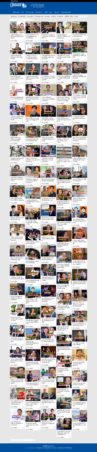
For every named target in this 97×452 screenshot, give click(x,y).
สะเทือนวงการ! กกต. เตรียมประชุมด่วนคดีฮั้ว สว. (48, 238)
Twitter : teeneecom (58, 448)
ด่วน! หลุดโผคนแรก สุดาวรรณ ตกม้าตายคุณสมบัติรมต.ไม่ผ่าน (17, 402)
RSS (66, 448)
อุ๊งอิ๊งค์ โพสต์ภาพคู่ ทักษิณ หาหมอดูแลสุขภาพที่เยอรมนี (16, 139)
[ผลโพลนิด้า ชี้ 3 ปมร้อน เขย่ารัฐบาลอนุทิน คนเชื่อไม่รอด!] (64, 48)
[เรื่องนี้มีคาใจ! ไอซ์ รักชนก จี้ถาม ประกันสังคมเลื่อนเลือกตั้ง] (32, 90)
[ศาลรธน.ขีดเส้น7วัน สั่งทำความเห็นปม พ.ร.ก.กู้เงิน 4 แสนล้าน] (79, 254)
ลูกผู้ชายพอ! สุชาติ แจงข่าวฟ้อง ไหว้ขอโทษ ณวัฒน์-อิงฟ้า (63, 203)
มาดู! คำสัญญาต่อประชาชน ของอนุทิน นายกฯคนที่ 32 (17, 423)
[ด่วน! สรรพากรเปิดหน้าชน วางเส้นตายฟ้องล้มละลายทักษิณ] (64, 257)
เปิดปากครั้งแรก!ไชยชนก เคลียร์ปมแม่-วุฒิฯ (17, 258)
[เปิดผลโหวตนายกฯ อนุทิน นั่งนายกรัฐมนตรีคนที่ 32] (48, 414)
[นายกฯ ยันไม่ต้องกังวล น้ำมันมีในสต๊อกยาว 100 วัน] (79, 416)
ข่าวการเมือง (30, 16)
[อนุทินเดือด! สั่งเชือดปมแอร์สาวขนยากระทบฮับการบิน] (17, 170)
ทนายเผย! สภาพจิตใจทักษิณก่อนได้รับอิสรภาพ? (79, 364)
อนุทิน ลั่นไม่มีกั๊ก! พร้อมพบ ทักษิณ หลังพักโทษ (48, 340)
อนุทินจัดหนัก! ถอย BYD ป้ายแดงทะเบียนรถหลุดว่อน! (63, 412)
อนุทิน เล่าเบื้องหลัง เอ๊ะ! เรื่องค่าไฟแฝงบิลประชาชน (79, 200)
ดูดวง (50, 12)
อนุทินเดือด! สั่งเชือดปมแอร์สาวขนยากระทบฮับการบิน (17, 179)
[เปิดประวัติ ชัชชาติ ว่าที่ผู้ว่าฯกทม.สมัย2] (79, 172)
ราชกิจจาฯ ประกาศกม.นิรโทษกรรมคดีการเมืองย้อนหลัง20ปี (32, 57)
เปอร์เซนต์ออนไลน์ (66, 12)
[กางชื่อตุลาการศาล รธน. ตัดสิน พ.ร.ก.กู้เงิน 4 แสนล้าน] (64, 152)
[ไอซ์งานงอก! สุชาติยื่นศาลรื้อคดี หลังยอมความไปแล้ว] (48, 130)
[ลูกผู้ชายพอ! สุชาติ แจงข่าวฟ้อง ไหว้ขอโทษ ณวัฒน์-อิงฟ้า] (64, 194)
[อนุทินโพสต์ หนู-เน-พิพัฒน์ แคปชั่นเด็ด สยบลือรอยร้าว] (79, 67)
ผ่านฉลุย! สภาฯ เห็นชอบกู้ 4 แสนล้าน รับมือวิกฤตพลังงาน (48, 36)
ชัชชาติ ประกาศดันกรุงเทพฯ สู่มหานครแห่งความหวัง (17, 319)
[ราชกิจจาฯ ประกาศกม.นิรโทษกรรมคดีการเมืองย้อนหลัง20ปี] (32, 48)
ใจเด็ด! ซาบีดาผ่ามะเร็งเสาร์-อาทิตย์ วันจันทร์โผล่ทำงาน (17, 238)
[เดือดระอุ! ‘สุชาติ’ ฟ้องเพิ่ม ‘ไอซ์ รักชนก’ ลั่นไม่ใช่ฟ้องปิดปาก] (64, 319)
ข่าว (23, 12)
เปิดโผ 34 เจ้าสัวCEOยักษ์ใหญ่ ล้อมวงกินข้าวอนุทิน (32, 343)
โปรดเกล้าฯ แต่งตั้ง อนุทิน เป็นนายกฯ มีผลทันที (32, 425)
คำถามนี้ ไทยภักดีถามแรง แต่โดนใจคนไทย (79, 35)
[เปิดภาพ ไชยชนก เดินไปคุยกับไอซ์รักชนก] (32, 234)
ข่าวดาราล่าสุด (30, 12)
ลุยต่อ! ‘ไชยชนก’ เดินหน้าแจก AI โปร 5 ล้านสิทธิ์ (32, 301)
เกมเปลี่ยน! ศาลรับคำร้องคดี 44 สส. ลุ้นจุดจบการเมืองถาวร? (48, 360)
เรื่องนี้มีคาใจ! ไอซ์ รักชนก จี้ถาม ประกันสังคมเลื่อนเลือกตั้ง (33, 99)
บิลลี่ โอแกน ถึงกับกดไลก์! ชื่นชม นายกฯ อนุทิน (63, 140)
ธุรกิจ (71, 16)
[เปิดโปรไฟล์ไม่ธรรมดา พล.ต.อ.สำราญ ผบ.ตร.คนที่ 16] (64, 111)
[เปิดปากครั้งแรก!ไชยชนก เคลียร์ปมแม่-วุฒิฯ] (17, 250)
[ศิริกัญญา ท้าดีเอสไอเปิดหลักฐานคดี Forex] (17, 210)
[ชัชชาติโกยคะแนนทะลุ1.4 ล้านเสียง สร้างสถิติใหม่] (48, 172)
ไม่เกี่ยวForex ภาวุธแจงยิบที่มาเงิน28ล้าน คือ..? (48, 218)
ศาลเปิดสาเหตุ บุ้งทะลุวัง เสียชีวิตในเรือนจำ (17, 159)
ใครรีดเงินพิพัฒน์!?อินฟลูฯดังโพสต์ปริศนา (48, 258)
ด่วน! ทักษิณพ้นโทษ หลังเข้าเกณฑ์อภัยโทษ (32, 281)
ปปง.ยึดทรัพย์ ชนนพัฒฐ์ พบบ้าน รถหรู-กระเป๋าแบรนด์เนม (79, 97)
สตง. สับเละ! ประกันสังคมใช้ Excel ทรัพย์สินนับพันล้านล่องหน (79, 139)
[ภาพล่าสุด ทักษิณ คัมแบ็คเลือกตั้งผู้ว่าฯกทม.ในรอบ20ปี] (32, 193)
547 (13, 19)
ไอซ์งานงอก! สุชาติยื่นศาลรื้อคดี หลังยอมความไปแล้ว (48, 139)
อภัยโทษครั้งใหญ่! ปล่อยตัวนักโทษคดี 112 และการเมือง (79, 160)
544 (22, 19)
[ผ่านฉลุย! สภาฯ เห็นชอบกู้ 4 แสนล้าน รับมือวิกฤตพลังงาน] (48, 27)
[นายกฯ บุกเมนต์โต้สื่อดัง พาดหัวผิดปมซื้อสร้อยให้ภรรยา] (64, 69)
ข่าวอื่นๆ (53, 16)
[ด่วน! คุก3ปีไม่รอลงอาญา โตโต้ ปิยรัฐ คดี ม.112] (79, 316)
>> (28, 19)
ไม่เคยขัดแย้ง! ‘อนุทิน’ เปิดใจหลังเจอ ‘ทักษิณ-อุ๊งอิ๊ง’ (79, 55)
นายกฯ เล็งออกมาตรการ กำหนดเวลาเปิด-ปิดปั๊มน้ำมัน (48, 381)
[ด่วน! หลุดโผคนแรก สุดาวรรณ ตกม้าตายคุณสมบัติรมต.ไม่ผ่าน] (17, 393)
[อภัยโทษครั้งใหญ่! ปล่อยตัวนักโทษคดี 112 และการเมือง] (79, 151)
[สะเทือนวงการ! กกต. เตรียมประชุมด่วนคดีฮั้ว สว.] (48, 230)
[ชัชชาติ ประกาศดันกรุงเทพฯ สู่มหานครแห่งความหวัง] (17, 310)
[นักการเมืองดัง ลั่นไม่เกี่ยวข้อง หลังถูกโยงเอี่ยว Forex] (79, 212)
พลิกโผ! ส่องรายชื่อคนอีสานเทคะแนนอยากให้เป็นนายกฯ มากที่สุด (63, 99)
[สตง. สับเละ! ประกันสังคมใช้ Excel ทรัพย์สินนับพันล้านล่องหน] (79, 130)
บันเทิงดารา (39, 12)
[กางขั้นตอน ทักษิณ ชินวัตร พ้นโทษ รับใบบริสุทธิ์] (17, 270)
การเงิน (76, 16)
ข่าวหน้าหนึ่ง (22, 16)
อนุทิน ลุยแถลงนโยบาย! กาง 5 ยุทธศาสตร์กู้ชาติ (32, 384)
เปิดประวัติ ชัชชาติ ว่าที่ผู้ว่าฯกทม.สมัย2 (79, 180)
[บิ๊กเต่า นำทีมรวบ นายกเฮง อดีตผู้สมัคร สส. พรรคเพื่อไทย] (32, 27)
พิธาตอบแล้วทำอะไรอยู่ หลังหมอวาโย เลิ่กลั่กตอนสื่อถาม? (33, 364)
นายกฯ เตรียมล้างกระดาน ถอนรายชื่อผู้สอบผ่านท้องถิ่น (48, 99)
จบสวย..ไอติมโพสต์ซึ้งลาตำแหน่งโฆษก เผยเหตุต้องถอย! (17, 360)
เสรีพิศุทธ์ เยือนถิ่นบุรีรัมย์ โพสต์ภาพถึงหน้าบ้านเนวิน (79, 283)
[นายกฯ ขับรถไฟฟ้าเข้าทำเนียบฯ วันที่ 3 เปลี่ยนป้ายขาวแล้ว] (32, 395)
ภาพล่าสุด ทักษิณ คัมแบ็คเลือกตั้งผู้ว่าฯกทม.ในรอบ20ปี (33, 201)
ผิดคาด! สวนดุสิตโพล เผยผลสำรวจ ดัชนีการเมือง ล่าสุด (63, 286)
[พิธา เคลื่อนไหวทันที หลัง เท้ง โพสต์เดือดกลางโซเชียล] (48, 312)
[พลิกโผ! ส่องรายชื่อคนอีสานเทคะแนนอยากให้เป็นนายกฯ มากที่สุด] (64, 90)
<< (10, 19)
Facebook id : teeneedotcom (44, 448)
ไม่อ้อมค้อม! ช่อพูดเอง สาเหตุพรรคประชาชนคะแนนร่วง (32, 180)
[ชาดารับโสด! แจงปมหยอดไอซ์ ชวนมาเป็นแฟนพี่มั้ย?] (64, 361)
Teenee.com (14, 16)
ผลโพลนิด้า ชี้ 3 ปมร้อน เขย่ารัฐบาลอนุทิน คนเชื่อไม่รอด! (64, 57)
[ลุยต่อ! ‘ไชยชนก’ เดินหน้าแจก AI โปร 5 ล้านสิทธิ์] (32, 292)
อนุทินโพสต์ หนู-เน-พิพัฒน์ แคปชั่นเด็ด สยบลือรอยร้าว (79, 76)
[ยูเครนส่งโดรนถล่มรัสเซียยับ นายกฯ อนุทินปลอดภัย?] (64, 215)
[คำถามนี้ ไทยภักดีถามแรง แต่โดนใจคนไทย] (79, 27)
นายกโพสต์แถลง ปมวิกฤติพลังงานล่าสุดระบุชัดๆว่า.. (63, 391)
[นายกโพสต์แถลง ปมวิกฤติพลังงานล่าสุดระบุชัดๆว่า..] (64, 382)
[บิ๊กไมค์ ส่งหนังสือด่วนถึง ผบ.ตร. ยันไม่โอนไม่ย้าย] (17, 90)
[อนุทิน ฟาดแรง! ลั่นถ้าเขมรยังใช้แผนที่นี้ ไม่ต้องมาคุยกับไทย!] (64, 299)
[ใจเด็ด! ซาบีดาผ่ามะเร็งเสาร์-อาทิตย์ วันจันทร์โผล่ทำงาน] (17, 230)
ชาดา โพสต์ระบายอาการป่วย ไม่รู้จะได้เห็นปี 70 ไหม (79, 404)
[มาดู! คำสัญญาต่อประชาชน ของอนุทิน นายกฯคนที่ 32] (17, 414)
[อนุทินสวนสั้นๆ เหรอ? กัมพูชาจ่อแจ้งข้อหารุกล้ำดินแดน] (17, 27)
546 (16, 19)
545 (19, 19)
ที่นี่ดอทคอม (16, 12)
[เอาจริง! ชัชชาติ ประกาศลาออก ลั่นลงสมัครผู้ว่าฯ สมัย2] (17, 331)
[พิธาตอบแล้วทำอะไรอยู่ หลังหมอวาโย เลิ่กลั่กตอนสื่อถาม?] (32, 355)
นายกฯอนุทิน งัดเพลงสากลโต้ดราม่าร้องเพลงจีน (79, 118)
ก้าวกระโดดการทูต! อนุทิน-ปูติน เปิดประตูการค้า (32, 222)
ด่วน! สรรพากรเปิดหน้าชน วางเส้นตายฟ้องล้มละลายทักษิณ (63, 266)
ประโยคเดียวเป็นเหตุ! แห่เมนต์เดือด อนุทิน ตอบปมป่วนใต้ (48, 57)
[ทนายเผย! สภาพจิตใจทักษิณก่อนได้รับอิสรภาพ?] (79, 355)
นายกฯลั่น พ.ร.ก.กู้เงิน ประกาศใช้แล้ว (78, 343)
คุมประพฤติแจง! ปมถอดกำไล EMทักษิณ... (32, 262)
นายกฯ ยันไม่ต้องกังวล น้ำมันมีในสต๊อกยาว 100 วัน (79, 425)
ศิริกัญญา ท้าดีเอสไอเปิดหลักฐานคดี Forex (17, 218)
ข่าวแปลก (47, 16)
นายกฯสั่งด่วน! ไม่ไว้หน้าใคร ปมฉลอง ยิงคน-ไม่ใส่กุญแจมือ (48, 78)
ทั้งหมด (31, 19)
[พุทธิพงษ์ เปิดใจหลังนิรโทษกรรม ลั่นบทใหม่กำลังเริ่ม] (17, 48)
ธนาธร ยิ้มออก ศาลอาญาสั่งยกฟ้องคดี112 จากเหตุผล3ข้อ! (48, 299)
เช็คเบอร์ (56, 12)
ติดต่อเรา (69, 448)
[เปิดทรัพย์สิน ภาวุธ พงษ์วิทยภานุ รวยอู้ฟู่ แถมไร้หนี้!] (32, 111)
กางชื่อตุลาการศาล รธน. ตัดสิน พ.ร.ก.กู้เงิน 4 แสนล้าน (64, 161)
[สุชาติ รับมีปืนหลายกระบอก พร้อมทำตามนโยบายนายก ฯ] (17, 69)
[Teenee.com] (19, 5)
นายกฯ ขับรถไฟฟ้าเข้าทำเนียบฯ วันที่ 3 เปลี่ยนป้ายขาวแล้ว (33, 404)
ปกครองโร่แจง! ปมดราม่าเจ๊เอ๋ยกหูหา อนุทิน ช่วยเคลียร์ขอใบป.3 (64, 433)
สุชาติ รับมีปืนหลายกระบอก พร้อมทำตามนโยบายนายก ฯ (17, 78)
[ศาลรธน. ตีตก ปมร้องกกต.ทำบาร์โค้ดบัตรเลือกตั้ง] (79, 233)
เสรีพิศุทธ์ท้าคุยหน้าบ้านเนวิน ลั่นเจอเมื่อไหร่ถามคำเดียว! (48, 278)
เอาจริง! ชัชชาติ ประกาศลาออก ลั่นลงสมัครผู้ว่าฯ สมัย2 (17, 339)
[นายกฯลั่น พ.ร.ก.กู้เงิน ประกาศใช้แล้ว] (79, 336)
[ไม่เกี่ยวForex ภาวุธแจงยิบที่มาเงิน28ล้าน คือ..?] (48, 210)
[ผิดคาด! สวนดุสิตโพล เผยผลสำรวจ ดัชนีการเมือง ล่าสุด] (64, 278)
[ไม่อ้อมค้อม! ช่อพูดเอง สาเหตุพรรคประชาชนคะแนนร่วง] (32, 172)
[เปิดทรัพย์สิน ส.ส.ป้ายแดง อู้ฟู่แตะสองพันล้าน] (48, 111)
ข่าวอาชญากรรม (39, 16)
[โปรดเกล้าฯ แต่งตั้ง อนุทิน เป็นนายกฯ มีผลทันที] (32, 416)
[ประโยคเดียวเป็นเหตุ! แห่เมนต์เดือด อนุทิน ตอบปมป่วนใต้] (48, 48)
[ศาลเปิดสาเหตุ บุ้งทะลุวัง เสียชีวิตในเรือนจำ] (17, 151)
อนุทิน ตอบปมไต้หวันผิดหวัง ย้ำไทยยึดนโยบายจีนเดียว (17, 118)
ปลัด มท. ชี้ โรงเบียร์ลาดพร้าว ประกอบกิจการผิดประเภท (33, 160)
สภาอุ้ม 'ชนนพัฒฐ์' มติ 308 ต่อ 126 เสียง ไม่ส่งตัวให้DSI (16, 298)
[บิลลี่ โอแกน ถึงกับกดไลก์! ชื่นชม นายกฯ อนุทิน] (64, 132)
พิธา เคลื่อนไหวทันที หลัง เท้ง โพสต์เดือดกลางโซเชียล (48, 320)
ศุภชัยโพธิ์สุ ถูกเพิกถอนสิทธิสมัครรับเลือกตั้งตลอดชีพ (63, 245)
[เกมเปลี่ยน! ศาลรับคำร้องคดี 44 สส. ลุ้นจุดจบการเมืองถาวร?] (48, 352)
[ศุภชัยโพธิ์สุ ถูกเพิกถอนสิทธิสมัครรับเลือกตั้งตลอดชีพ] (64, 236)
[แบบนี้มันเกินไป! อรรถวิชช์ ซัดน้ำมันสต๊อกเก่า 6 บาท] (48, 393)
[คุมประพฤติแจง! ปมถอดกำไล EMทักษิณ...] (32, 254)
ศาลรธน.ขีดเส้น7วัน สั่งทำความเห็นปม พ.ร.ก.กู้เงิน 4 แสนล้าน (79, 262)
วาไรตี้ (45, 12)
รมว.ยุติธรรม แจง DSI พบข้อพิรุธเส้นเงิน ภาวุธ (48, 199)
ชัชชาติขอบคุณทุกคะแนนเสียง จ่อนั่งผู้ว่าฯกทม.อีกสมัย (64, 182)
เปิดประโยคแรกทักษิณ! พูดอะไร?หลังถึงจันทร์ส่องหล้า (64, 349)
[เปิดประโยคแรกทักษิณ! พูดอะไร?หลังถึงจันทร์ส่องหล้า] (64, 340)
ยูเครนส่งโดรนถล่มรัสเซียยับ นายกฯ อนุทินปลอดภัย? (63, 224)
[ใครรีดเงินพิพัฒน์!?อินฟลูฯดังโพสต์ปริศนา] (48, 250)
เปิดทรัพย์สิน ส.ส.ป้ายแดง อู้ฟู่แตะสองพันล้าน (48, 119)
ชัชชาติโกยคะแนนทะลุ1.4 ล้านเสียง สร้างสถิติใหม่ (48, 180)
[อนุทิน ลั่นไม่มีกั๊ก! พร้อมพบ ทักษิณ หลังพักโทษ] (48, 332)
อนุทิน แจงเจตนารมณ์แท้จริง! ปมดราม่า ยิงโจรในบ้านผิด (32, 78)
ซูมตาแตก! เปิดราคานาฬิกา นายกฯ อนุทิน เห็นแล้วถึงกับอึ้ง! (79, 304)
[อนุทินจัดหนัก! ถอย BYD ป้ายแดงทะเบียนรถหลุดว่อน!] (64, 403)
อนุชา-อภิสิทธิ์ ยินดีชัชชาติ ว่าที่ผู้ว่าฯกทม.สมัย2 (17, 199)
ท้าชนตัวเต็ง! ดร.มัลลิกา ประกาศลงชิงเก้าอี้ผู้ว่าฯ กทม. (32, 322)
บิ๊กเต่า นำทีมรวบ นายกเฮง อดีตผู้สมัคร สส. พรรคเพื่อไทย (32, 36)
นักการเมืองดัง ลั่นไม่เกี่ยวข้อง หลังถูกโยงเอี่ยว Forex (79, 221)
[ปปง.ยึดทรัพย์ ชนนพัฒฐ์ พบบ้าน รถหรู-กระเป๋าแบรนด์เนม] (79, 88)
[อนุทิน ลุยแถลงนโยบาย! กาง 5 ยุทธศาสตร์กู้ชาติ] (32, 376)
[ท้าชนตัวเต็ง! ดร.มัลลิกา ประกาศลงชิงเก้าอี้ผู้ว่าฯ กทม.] (32, 313)
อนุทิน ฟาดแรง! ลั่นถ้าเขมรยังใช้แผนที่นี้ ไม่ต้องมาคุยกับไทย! (63, 307)
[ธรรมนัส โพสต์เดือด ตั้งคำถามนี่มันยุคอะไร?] (32, 132)
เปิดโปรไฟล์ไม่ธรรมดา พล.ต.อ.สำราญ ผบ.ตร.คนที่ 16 (64, 119)
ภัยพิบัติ (67, 16)
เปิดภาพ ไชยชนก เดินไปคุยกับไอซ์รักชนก (32, 242)
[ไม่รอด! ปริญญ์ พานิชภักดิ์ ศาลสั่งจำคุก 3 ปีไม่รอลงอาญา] (64, 27)
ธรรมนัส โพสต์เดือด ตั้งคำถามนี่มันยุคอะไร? (32, 139)
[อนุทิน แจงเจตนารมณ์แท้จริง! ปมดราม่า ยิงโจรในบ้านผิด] (32, 69)
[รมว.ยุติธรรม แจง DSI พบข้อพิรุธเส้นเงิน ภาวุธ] (48, 191)
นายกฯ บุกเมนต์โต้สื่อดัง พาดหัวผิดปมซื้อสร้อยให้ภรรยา (63, 78)
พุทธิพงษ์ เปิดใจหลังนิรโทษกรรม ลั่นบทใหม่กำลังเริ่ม (17, 57)
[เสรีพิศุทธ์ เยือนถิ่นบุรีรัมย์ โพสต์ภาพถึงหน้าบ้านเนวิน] (79, 275)
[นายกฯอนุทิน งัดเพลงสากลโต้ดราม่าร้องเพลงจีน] (79, 109)
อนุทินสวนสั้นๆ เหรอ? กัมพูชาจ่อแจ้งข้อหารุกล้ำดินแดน (17, 36)
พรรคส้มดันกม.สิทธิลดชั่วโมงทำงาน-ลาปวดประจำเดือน (48, 160)
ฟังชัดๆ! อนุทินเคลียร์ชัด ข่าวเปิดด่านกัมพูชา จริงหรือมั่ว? (17, 381)
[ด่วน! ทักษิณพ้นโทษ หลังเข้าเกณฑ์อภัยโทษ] (32, 273)
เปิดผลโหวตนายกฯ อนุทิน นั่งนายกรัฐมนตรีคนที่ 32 (48, 423)
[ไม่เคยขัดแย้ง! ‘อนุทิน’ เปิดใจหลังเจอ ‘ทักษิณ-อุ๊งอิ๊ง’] (79, 47)
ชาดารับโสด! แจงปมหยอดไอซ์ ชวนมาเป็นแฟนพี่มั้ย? (63, 370)
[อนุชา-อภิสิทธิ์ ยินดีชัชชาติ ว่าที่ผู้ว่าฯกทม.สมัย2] (17, 191)
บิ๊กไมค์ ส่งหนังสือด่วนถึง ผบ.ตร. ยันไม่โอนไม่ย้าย (17, 98)
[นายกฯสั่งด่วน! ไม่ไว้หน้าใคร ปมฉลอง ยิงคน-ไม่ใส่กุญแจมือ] (48, 69)
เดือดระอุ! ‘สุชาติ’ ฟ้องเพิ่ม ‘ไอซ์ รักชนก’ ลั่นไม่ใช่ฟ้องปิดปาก (63, 328)
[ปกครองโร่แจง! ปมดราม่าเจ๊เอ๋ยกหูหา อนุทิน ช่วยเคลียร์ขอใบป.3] (64, 424)
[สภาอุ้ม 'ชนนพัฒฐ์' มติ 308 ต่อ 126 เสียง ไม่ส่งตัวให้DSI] (17, 289)
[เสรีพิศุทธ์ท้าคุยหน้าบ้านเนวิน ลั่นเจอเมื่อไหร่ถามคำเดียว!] (48, 270)
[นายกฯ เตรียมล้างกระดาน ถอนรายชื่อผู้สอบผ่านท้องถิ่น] (48, 90)
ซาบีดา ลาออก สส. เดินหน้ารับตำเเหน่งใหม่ (79, 384)
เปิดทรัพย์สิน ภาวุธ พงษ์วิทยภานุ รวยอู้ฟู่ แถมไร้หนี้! (32, 119)
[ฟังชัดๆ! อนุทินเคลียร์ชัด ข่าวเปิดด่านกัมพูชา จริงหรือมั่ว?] (17, 373)
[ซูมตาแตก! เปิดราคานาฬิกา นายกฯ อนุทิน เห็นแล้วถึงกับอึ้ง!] (79, 295)
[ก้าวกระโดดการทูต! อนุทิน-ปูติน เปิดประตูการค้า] (32, 214)
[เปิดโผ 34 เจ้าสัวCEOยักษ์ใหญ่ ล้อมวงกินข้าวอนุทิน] (32, 334)
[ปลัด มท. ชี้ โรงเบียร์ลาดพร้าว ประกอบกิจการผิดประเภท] (32, 151)
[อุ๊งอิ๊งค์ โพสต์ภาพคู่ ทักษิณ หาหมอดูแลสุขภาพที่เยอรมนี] (17, 130)
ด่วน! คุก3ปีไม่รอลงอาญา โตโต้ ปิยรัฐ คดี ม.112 (79, 324)
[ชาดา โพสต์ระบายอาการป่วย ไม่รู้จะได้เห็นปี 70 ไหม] (79, 395)
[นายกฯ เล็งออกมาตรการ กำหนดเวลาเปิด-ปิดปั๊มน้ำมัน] (48, 373)
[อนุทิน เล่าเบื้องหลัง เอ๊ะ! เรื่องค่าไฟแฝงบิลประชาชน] (79, 191)
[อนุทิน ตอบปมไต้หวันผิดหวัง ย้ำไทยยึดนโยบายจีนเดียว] (17, 109)
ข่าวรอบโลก (60, 16)
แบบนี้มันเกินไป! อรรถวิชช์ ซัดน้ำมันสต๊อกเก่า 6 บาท (48, 402)
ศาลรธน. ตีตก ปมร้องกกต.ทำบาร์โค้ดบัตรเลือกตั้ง (79, 241)
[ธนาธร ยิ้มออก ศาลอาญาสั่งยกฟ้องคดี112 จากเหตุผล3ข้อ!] (48, 291)
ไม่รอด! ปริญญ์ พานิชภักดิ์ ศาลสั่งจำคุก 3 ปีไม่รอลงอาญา (63, 36)
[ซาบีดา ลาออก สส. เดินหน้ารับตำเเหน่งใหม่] (79, 376)
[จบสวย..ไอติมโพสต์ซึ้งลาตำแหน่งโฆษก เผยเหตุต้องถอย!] (17, 352)
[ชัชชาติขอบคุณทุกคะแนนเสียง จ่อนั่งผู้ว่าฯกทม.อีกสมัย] (64, 173)
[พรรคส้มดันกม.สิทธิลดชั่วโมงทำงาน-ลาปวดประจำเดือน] (48, 151)
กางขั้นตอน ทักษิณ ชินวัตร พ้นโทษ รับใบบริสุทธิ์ (17, 278)
